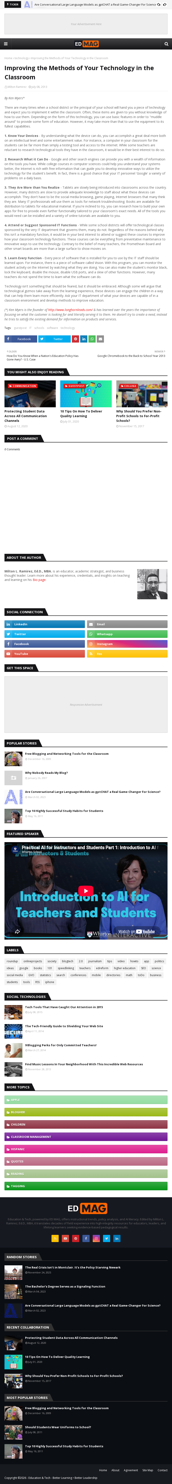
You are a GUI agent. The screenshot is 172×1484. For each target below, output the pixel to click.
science (156, 968)
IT (30, 328)
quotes (17, 1161)
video (121, 961)
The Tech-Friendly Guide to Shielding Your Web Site (64, 1026)
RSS (37, 982)
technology (22, 58)
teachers (85, 968)
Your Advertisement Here (86, 24)
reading (17, 1174)
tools (26, 982)
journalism (95, 961)
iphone (49, 982)
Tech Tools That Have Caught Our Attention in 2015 (64, 1007)
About (115, 1470)
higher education (124, 968)
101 (49, 968)
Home (8, 58)
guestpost (20, 328)
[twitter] (44, 634)
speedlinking (66, 968)
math (129, 975)
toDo (141, 975)
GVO (31, 975)
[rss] (127, 654)
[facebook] (44, 644)
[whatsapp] (127, 634)
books (38, 968)
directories (113, 975)
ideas (10, 968)
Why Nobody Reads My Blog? (46, 773)
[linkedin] (44, 624)
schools (39, 328)
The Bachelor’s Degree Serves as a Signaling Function (65, 1286)
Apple (15, 1100)
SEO (143, 968)
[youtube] (44, 654)
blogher (18, 1112)
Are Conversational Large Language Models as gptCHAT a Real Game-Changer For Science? (96, 4)
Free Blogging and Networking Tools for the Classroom (67, 754)
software (52, 328)
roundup (12, 961)
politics (159, 961)
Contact (163, 1470)
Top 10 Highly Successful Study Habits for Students (64, 811)
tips (109, 961)
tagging (18, 1186)
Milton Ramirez (17, 87)
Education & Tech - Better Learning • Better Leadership (62, 1478)
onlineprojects (33, 961)
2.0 (81, 961)
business (155, 975)
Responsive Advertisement (86, 705)
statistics (45, 975)
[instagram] (127, 644)
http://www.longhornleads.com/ (70, 310)
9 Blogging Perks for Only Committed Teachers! (61, 1045)
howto (134, 961)
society (51, 961)
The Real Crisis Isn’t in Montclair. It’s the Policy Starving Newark (72, 1267)
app (146, 961)
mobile (96, 975)
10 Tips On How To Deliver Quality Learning (81, 413)
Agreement (131, 1470)
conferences (78, 975)
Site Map (147, 1470)
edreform (102, 968)
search (60, 975)
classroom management (31, 1137)
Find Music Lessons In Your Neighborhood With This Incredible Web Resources (84, 1064)
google (23, 968)
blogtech (67, 961)
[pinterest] (75, 1238)
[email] (127, 624)
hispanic (18, 1149)
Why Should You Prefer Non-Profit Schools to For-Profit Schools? (138, 416)
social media (15, 975)
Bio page (39, 580)
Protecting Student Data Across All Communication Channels (25, 416)
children (18, 1124)
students (12, 982)
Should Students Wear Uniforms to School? (58, 1427)
